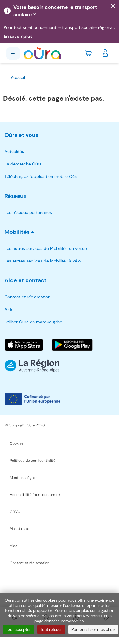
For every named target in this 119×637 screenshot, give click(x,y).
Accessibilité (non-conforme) (35, 494)
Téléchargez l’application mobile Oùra (42, 176)
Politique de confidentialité (33, 460)
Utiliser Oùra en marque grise (33, 322)
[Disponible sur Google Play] (72, 345)
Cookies (16, 443)
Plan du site (19, 528)
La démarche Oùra (23, 164)
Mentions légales (24, 477)
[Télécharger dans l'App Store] (24, 345)
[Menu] (13, 53)
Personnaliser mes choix (93, 629)
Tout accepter (18, 629)
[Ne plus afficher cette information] (113, 6)
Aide (9, 309)
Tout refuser (51, 629)
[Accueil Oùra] (42, 53)
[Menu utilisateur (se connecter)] (105, 53)
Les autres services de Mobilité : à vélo (43, 261)
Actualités (14, 151)
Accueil (18, 77)
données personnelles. (64, 621)
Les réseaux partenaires (28, 212)
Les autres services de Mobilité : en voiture (46, 248)
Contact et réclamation (27, 297)
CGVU (15, 511)
